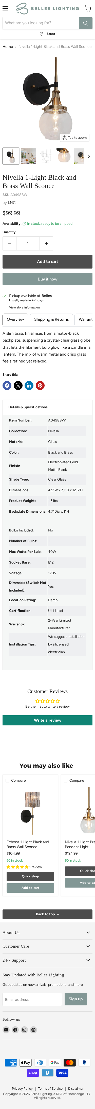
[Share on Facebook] (7, 385)
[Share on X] (18, 385)
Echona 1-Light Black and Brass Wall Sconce (28, 844)
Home (8, 47)
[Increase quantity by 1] (46, 243)
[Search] (85, 23)
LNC (12, 202)
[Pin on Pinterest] (40, 385)
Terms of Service (50, 1088)
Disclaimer (75, 1088)
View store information (24, 307)
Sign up (76, 999)
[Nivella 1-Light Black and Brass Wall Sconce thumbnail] (29, 156)
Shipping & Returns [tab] (51, 319)
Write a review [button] (47, 720)
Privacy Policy (22, 1088)
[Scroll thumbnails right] (88, 156)
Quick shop (30, 876)
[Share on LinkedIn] (29, 385)
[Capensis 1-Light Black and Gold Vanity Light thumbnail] (11, 156)
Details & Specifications (28, 407)
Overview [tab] (15, 319)
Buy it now (48, 279)
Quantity (9, 232)
